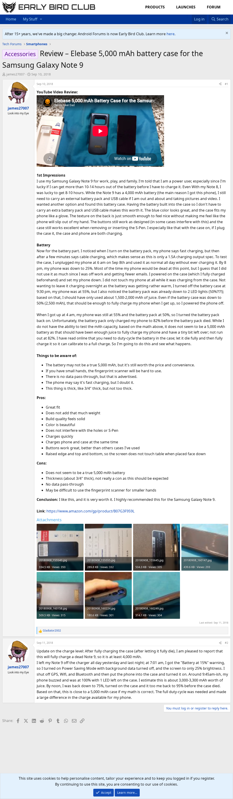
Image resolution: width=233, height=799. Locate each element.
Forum (213, 7)
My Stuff (30, 19)
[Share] (220, 84)
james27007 (15, 74)
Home (11, 19)
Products (155, 7)
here (171, 33)
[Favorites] (189, 16)
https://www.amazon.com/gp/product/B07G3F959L (90, 511)
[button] (41, 19)
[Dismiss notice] (226, 33)
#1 (226, 84)
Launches (185, 7)
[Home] (184, 16)
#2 (226, 643)
